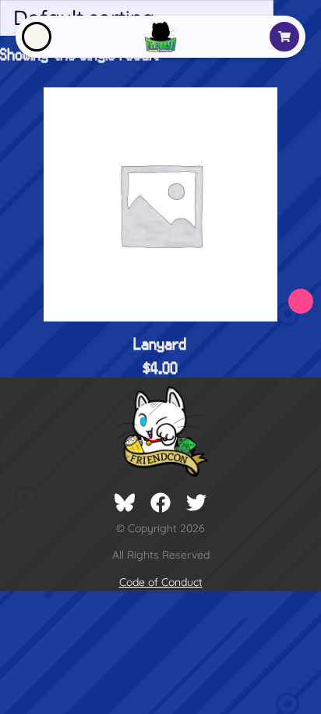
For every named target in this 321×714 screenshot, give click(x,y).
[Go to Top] (303, 688)
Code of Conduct (161, 582)
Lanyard (160, 343)
